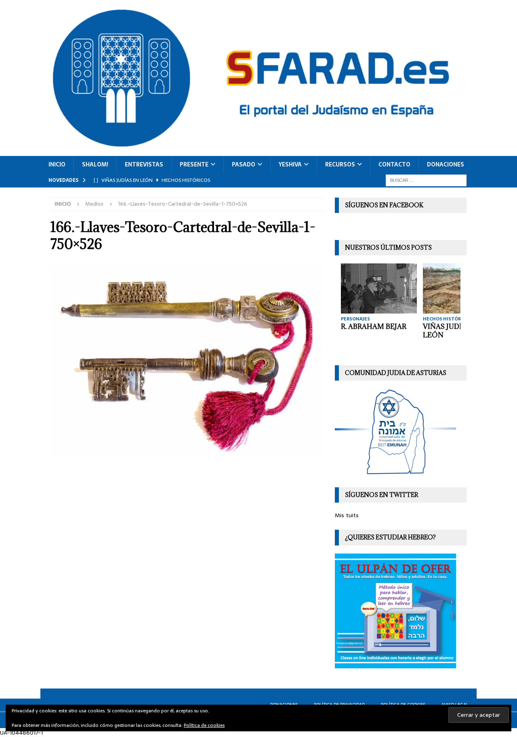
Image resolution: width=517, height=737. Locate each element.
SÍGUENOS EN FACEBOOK (384, 205)
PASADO (243, 164)
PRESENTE (194, 164)
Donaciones (445, 164)
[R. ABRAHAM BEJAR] (379, 288)
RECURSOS (340, 164)
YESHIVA (290, 164)
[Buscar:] (426, 179)
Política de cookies (204, 725)
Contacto (394, 164)
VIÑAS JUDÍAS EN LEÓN (452, 330)
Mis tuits (347, 515)
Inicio (56, 164)
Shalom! (95, 164)
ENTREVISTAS (144, 164)
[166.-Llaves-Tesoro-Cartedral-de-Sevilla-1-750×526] (187, 452)
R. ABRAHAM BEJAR (373, 326)
